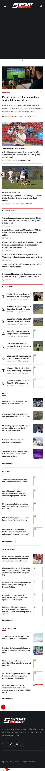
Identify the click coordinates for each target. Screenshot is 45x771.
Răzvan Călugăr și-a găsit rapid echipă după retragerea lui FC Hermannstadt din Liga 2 (19, 372)
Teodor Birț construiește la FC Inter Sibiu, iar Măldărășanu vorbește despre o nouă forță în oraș (19, 298)
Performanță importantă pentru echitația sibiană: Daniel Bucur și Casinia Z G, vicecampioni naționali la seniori (16, 610)
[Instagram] (16, 744)
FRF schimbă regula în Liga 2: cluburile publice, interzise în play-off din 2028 (16, 663)
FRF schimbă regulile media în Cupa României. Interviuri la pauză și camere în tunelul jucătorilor (16, 676)
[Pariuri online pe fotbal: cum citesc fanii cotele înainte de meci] (22, 77)
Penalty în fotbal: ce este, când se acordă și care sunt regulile (14, 402)
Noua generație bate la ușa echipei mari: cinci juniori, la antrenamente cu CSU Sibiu (15, 506)
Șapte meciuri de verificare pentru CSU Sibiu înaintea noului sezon (21, 265)
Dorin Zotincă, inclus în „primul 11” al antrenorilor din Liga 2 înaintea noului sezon (18, 347)
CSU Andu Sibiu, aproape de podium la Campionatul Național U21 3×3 (16, 519)
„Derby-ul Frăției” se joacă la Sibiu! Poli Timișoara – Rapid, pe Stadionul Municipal (19, 384)
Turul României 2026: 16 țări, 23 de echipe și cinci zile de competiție (15, 637)
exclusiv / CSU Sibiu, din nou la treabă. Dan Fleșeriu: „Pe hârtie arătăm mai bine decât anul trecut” (15, 531)
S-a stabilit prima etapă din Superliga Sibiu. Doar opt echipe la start (19, 309)
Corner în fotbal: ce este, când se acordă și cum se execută (14, 441)
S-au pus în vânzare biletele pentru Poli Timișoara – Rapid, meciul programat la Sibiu (22, 255)
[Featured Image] (22, 134)
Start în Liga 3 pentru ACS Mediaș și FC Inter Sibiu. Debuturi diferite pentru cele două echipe (22, 198)
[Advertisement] (22, 35)
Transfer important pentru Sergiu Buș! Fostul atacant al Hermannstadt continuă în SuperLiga (19, 335)
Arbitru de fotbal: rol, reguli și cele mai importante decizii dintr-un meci (16, 415)
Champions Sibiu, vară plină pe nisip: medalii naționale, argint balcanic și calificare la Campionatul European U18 (22, 244)
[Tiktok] (22, 744)
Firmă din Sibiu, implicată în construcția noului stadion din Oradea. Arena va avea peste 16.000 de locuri (16, 688)
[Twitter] (10, 744)
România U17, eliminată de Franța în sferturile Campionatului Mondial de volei (16, 650)
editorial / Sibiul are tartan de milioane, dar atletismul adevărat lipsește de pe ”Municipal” (14, 597)
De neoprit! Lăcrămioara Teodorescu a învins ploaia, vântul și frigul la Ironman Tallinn (21, 275)
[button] (41, 5)
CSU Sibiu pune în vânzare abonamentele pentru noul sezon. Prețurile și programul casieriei (14, 493)
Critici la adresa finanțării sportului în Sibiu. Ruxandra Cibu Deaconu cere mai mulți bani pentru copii (21, 154)
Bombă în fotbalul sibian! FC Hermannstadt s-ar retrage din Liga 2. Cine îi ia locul (19, 321)
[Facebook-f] (4, 744)
